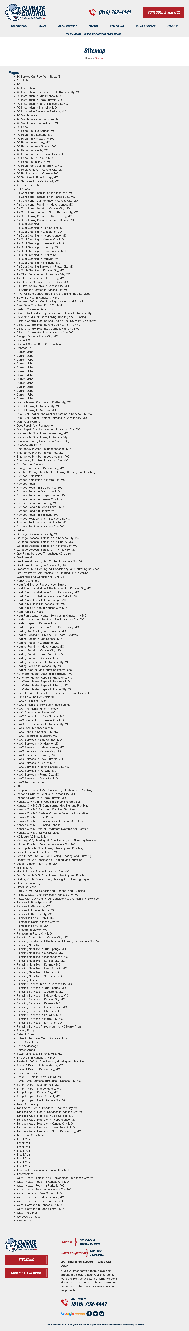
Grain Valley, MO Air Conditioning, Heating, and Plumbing (52, 573)
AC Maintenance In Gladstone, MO (39, 119)
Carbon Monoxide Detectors (35, 309)
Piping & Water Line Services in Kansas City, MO (47, 894)
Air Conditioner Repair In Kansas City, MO (43, 208)
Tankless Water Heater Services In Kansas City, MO (50, 1112)
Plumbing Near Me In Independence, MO (42, 956)
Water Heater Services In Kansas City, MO (44, 1189)
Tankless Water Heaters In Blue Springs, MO (45, 1115)
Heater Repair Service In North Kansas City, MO (48, 627)
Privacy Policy (25, 1030)
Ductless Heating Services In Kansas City (43, 441)
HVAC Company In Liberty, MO (36, 712)
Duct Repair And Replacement (36, 425)
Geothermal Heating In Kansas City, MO (42, 565)
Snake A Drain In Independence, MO (40, 1065)
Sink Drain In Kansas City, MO (36, 1057)
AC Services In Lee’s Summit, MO (38, 181)
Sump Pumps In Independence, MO (39, 1088)
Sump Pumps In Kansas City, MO (37, 1092)
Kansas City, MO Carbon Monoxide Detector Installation (52, 813)
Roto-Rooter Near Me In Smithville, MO (42, 1038)
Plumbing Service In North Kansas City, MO (44, 984)
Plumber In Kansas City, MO (34, 914)
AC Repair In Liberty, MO (32, 150)
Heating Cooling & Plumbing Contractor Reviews (47, 635)
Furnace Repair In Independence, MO (41, 495)
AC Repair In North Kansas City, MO (40, 154)
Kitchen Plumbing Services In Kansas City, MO (46, 844)
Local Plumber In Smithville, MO (37, 863)
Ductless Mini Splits (29, 445)
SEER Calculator (27, 1042)
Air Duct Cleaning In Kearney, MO (38, 247)
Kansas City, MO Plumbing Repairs (38, 825)
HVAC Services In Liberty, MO (36, 763)
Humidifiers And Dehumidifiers (36, 697)
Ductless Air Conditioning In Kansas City (42, 437)
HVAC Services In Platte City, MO (38, 774)
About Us (22, 80)
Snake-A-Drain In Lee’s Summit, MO (39, 1077)
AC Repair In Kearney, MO (33, 142)
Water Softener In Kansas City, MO (39, 1205)
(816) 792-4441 (115, 12)
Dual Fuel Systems (28, 421)
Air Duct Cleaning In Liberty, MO (37, 255)
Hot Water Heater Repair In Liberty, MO (42, 685)
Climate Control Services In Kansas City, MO (45, 332)
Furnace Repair (27, 483)
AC (18, 84)
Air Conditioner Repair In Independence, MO (45, 204)
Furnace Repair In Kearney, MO (37, 503)
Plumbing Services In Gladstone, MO (40, 991)
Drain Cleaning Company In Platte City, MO (44, 402)
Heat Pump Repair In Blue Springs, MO (41, 600)
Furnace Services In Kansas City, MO (40, 526)
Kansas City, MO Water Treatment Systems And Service (52, 829)
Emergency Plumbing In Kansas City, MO (42, 460)
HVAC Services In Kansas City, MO (39, 751)
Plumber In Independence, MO (36, 910)
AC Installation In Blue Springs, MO (39, 96)
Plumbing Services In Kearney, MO (39, 1003)
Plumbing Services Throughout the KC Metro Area (49, 1026)
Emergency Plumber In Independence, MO (44, 448)
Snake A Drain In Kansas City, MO (38, 1069)
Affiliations (23, 189)
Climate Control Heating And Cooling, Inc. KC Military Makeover (57, 321)
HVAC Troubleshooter (30, 782)
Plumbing (93, 25)
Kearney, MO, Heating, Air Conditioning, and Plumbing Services (57, 840)
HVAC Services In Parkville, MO (37, 770)
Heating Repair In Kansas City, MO (39, 650)
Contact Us (172, 25)
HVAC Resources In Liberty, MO (37, 735)
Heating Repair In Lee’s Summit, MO (40, 654)
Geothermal (24, 557)
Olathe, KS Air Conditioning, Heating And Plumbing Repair (53, 879)
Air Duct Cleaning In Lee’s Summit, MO (41, 251)
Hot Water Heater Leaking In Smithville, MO (45, 673)
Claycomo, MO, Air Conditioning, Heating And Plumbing (51, 317)
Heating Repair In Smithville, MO (37, 658)
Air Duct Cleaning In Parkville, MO (38, 258)
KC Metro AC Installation (32, 836)
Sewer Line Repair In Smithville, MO (39, 1053)
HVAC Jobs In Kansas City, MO (36, 728)
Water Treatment (28, 1212)
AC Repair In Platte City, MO (35, 158)
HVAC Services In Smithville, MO (37, 778)
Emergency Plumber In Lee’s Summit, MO (43, 456)
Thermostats (25, 1174)
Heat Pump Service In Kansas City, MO (42, 607)
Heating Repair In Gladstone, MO (38, 642)
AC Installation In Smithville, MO (37, 107)
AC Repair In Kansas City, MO (36, 138)
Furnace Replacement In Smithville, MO (42, 522)
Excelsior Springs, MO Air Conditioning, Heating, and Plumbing (56, 472)
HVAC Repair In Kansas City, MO (37, 732)
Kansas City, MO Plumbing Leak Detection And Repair (51, 821)
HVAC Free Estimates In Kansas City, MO (43, 724)
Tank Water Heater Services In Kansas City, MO (47, 1108)
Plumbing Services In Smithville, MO (39, 1022)
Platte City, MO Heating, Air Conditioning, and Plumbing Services (58, 898)
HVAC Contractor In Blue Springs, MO (41, 716)
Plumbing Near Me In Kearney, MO (39, 964)
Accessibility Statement (31, 185)
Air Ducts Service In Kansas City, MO (40, 270)
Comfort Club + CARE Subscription (39, 344)
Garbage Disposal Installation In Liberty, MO (45, 542)
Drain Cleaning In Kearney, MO (36, 410)
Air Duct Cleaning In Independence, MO (42, 235)
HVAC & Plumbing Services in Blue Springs (43, 704)
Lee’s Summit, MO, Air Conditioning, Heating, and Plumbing (54, 856)
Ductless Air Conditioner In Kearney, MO (42, 433)
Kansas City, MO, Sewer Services (38, 832)
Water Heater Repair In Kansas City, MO (43, 1181)
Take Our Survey (27, 1104)
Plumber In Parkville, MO (32, 925)
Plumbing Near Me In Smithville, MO (39, 976)
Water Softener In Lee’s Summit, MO (40, 1209)
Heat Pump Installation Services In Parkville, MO (47, 596)
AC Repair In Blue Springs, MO (36, 131)
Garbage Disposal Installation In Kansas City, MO (48, 538)
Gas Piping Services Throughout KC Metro (44, 553)
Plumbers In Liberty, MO (32, 929)
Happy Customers (28, 580)
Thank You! (24, 1139)
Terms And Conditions (111, 1324)
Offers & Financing (145, 25)
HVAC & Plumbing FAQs (31, 701)
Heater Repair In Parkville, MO (36, 623)
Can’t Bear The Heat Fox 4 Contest (39, 305)
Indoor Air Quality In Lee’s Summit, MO (41, 797)
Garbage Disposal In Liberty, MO (37, 534)
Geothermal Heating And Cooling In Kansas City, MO (50, 561)
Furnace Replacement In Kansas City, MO (43, 518)
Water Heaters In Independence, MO (40, 1197)
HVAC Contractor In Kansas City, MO (40, 720)
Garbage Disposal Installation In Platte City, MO (47, 545)
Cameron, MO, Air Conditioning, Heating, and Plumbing (51, 301)
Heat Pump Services (30, 611)
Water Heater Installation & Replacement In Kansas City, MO (55, 1177)
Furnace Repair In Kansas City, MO (39, 499)
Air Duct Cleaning (28, 224)
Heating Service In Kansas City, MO (39, 666)
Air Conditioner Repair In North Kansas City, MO (47, 212)
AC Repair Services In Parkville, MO (39, 165)
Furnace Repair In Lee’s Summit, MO (40, 507)
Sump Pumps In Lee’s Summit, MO (38, 1096)
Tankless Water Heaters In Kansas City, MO (45, 1123)
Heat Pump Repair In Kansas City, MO (41, 604)
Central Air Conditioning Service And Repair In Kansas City (54, 313)
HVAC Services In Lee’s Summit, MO (40, 759)
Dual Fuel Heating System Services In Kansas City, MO (52, 417)
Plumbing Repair (27, 980)
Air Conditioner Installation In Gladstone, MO (45, 193)
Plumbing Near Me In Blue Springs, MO (41, 949)
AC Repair (23, 127)
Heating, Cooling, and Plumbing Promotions (44, 670)
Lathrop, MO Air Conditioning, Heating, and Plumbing (50, 848)
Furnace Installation (29, 476)
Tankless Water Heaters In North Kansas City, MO (49, 1131)
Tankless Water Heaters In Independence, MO (46, 1119)
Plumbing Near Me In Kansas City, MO (41, 960)
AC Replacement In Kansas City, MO (40, 169)
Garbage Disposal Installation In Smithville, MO (46, 549)
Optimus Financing (28, 883)
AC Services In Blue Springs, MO (37, 177)
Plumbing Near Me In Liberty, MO (38, 972)
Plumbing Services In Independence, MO (42, 995)
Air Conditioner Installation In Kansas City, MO (46, 196)
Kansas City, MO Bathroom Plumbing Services (46, 809)
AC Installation (26, 88)
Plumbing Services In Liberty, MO (38, 1011)
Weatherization (26, 1220)
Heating (42, 25)
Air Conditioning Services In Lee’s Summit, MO (46, 220)
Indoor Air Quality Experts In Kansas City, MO (46, 794)
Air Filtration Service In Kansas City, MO (42, 282)
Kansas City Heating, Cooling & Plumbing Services (49, 801)
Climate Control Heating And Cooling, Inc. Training (48, 324)
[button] (26, 1273)
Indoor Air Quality (67, 25)
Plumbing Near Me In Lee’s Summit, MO (42, 968)
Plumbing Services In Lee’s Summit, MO (42, 1007)
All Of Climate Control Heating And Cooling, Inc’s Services (53, 293)
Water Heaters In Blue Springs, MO (39, 1193)
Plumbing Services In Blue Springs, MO (41, 987)
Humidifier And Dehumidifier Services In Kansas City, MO (53, 693)
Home (88, 58)
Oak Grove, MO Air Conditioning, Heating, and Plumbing (52, 875)
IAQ (19, 786)
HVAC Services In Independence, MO (40, 747)
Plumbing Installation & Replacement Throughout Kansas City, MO (58, 941)
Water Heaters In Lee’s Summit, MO (40, 1201)
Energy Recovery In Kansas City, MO (40, 468)
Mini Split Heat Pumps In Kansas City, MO (43, 871)
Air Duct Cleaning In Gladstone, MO (39, 231)
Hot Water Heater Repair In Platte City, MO (44, 689)
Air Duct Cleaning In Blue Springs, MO (41, 227)
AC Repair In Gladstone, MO (35, 134)
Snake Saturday (27, 1073)
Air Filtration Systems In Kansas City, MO (43, 286)
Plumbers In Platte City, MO (34, 933)
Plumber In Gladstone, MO (33, 906)
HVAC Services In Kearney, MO (36, 755)
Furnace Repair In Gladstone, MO (38, 491)
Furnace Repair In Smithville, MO (38, 514)
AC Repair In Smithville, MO (34, 162)
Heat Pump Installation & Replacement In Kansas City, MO (54, 588)
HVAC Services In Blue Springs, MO (39, 739)
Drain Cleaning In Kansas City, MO (38, 406)
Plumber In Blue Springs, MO (35, 902)
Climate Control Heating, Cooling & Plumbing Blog (48, 328)
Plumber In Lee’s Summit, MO (35, 918)
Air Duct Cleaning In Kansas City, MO (40, 239)
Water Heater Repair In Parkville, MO (40, 1185)
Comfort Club (117, 25)
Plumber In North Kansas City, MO (38, 922)
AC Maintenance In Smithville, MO (38, 123)
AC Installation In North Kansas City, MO (42, 103)
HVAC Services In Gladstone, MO (38, 743)
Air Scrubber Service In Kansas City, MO (42, 290)
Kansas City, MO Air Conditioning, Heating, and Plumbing (52, 805)
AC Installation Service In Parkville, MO (41, 111)
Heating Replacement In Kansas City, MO (43, 662)
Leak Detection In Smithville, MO (37, 852)
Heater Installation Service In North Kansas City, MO (50, 619)
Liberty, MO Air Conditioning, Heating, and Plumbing (49, 860)
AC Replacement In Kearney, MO (38, 173)
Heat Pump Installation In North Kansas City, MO (48, 592)
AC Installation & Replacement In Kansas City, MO (48, 92)
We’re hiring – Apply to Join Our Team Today (93, 33)
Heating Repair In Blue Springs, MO (39, 639)
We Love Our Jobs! (29, 1216)
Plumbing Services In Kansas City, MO (41, 999)
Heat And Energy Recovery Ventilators (41, 584)
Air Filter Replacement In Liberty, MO (40, 278)
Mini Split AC (24, 867)
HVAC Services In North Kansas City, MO (43, 766)
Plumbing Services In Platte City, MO (40, 1019)
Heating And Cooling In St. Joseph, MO (41, 631)
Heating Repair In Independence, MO (40, 646)
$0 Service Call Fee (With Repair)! (38, 76)
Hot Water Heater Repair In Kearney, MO (43, 681)
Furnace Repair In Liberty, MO (36, 511)
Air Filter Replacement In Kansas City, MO (43, 274)
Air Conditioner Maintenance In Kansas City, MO (47, 200)
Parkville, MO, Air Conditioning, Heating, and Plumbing (51, 891)
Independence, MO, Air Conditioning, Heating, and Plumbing (54, 790)
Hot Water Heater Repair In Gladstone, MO (44, 677)
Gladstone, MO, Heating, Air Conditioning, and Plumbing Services (58, 569)
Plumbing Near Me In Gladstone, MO (40, 953)
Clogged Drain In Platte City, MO (37, 336)
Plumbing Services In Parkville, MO (39, 1015)
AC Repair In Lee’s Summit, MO (36, 146)
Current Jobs (25, 352)
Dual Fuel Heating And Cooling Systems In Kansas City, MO (54, 414)
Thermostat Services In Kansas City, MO (43, 1170)
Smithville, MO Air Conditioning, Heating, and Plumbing (51, 1061)
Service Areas (26, 1050)
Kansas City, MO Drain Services (37, 817)
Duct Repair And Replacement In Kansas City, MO (48, 429)
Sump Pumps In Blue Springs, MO (38, 1084)
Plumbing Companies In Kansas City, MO (42, 937)
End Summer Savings (30, 464)
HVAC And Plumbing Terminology (37, 708)
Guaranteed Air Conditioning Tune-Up (40, 576)
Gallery (21, 530)
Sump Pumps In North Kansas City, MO (41, 1100)
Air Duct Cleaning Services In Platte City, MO (45, 266)
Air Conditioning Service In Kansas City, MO (44, 216)
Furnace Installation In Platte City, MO (41, 480)
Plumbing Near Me (28, 945)
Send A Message (27, 1046)
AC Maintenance (27, 115)
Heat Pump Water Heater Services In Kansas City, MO (52, 615)
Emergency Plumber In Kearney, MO (40, 452)
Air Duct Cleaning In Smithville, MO (39, 262)
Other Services (26, 887)
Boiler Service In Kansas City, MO (38, 297)
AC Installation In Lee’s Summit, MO (39, 100)
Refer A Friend (26, 1034)
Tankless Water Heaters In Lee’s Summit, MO (46, 1127)
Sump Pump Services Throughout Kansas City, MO (49, 1081)
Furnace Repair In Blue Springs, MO (40, 487)
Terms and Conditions (30, 1135)
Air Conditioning (19, 25)
